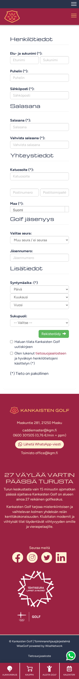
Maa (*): (16, 203)
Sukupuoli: (18, 316)
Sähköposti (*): (22, 89)
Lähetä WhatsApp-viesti (42, 444)
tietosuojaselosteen (51, 353)
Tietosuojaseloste (39, 656)
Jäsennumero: (21, 251)
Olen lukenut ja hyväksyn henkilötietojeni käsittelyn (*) (40, 358)
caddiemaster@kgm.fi (39, 430)
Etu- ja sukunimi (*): (26, 53)
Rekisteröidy (51, 334)
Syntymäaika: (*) (24, 283)
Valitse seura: (21, 233)
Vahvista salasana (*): (27, 138)
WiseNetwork (53, 646)
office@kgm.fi (46, 453)
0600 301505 (24, 435)
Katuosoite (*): (22, 170)
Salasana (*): (20, 120)
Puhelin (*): (19, 71)
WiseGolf (23, 646)
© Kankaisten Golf (20, 641)
